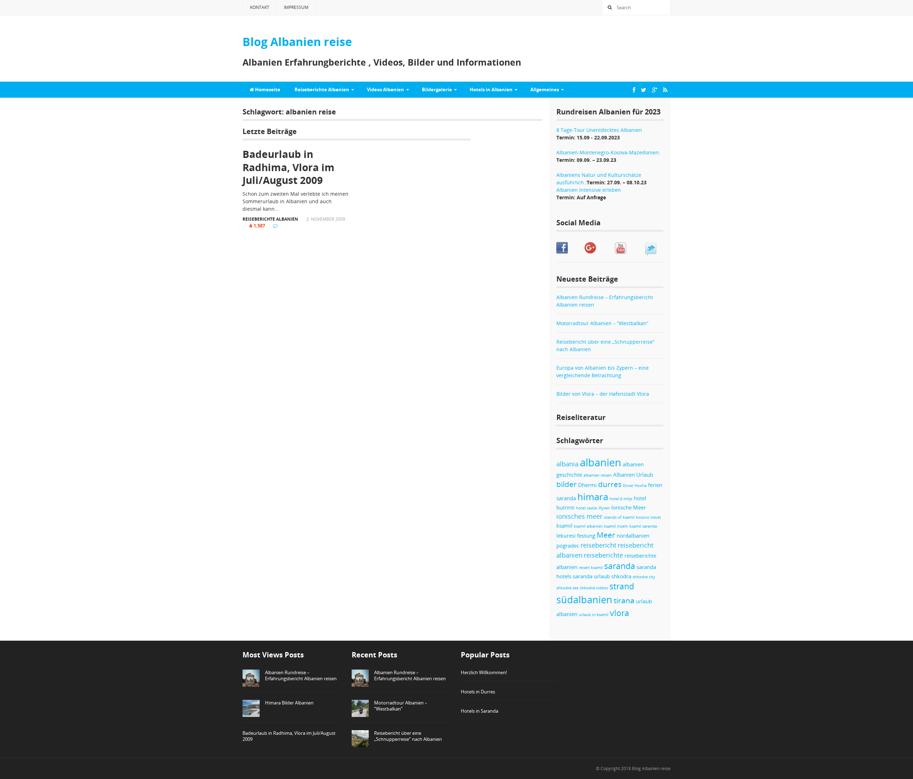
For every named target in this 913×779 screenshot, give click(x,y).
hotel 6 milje (620, 498)
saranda (619, 566)
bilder (566, 484)
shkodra (621, 576)
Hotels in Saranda (479, 711)
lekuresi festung (575, 535)
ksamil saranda (643, 526)
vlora (619, 613)
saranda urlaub (591, 576)
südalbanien (584, 599)
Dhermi (587, 484)
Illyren (604, 508)
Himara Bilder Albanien (289, 702)
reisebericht (598, 545)
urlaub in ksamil (593, 614)
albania (567, 464)
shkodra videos (594, 587)
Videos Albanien (385, 89)
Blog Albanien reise (651, 768)
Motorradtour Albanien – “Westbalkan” (602, 323)
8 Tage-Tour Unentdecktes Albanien (599, 130)
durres (610, 484)
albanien (600, 462)
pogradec (567, 545)
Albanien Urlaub (633, 474)
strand (621, 586)
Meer (606, 535)
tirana (624, 600)
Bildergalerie (437, 89)
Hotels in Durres (478, 691)
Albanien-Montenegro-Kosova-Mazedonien (607, 152)
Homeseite (267, 89)
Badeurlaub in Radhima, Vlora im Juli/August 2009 (289, 167)
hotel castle (586, 508)
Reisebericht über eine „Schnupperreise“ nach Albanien (408, 736)
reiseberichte (603, 555)
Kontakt (259, 7)
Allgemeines (544, 89)
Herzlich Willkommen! (484, 672)
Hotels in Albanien (491, 89)
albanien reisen (597, 475)
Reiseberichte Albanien (322, 89)
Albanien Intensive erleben (588, 189)
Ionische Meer (628, 507)
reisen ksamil (591, 567)
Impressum (296, 7)
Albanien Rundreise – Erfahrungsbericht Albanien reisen (301, 675)
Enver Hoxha (635, 485)
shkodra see (567, 587)
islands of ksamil (619, 517)
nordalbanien (633, 535)
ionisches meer (579, 516)
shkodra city (644, 576)
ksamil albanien (588, 526)
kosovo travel (648, 517)
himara (592, 496)
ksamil (564, 525)
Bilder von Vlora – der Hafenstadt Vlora (602, 393)
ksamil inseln (616, 526)
